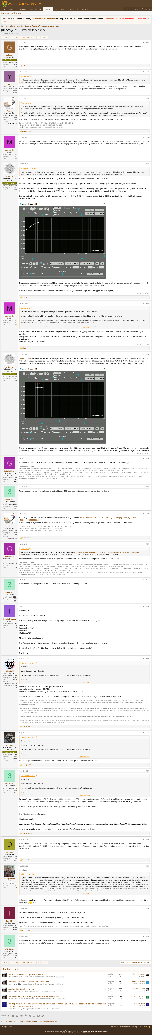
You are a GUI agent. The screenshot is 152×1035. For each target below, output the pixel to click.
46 (17, 37)
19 (60, 984)
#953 (148, 606)
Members (85, 9)
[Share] (143, 42)
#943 (148, 98)
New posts (5, 13)
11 (57, 977)
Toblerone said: (26, 874)
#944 (148, 137)
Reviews (23, 9)
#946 (148, 303)
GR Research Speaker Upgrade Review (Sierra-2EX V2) (33, 996)
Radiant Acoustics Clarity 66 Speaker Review (29, 981)
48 (24, 37)
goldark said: (25, 76)
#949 (148, 487)
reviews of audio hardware (44, 18)
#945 (148, 164)
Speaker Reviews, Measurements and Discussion (39, 977)
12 (60, 977)
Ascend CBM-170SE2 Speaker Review (25, 974)
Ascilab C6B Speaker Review (21, 989)
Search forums (16, 13)
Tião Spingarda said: (28, 663)
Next (43, 37)
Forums (48, 9)
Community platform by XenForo (63, 1031)
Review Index (35, 9)
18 (57, 984)
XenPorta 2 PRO (67, 1033)
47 (20, 37)
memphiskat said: (27, 168)
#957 (148, 839)
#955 (148, 733)
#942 (148, 72)
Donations (73, 9)
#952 (148, 580)
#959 (148, 908)
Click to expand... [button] (84, 327)
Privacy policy (137, 1027)
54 (38, 37)
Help (145, 1027)
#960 (148, 936)
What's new (59, 9)
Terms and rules (125, 1027)
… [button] (13, 37)
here (110, 18)
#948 (148, 458)
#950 (148, 513)
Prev (5, 37)
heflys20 (142, 998)
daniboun (142, 976)
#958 (148, 866)
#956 (148, 771)
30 (63, 999)
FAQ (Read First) (9, 9)
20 (63, 984)
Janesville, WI (12, 123)
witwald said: (25, 308)
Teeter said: (25, 103)
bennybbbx (12, 1009)
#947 (148, 354)
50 (31, 37)
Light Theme (7, 1027)
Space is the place (139, 984)
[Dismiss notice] (148, 18)
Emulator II (141, 991)
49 (28, 37)
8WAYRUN (87, 1033)
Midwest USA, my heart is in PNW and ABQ (10, 686)
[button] (66, 9)
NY (16, 760)
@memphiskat (25, 358)
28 (58, 999)
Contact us (114, 1027)
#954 (148, 658)
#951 (148, 544)
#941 (148, 42)
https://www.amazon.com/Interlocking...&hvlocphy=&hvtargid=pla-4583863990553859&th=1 (106, 552)
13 (63, 977)
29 (60, 999)
